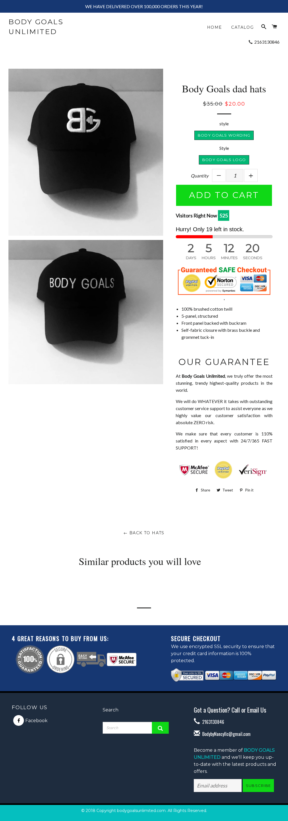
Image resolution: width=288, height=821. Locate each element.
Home (214, 27)
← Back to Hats (144, 532)
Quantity (199, 175)
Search (110, 710)
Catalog (242, 27)
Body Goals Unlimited (35, 26)
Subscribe (258, 785)
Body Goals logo (224, 159)
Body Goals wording (224, 135)
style (224, 123)
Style (224, 148)
